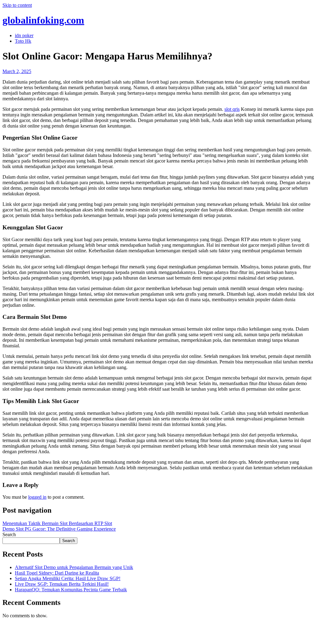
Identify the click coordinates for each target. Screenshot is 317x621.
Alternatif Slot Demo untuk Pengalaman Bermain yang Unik (74, 567)
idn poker (24, 35)
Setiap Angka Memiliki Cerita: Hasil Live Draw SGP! (67, 578)
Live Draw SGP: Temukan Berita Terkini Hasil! (62, 584)
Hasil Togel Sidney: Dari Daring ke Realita (57, 572)
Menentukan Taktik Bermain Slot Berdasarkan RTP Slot (57, 523)
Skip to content (17, 5)
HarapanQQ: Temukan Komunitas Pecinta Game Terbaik (71, 589)
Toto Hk (23, 41)
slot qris (232, 109)
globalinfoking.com (43, 20)
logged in (37, 497)
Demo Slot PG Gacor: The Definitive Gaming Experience (59, 529)
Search (9, 534)
